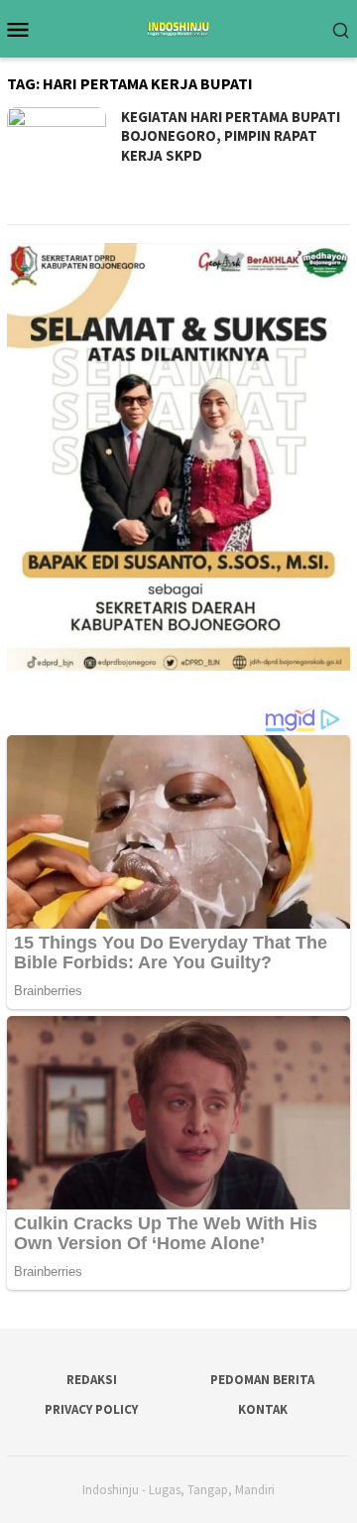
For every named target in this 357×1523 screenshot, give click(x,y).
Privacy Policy (91, 1409)
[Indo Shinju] (178, 27)
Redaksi (91, 1379)
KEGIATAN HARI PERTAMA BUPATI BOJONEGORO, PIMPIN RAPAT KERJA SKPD (230, 136)
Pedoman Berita (262, 1379)
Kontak (263, 1409)
